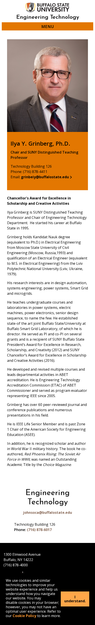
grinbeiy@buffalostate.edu (45, 177)
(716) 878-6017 (39, 529)
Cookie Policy (24, 615)
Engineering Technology (47, 17)
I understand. (75, 599)
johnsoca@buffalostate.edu (47, 512)
